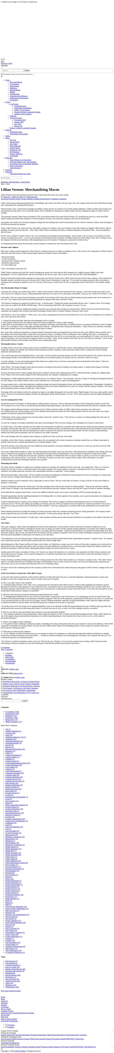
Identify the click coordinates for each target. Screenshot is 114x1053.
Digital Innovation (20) (13, 789)
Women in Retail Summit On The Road (55, 1047)
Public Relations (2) (12, 899)
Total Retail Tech (20, 106)
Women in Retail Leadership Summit (28, 1047)
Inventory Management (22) (15, 819)
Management (14, 86)
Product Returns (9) (12, 887)
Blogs (7, 138)
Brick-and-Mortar (16, 82)
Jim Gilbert (14, 144)
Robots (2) (9, 903)
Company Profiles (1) (12, 965)
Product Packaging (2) (13, 883)
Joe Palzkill (14, 156)
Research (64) (10, 973)
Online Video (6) (11, 859)
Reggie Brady (15, 142)
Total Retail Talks (16, 132)
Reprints (4, 1005)
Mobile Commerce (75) (13, 722)
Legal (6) (8, 825)
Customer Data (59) (12, 775)
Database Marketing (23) (14, 785)
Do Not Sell (5, 1015)
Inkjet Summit (6, 1039)
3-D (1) (8, 729)
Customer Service (7, 1011)
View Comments (7, 649)
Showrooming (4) (11, 917)
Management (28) (11, 835)
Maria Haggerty (15, 146)
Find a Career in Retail (9, 1019)
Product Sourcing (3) (12, 891)
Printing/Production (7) (13, 881)
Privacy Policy (6, 1009)
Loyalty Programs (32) (13, 833)
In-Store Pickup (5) (12, 807)
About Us (4, 1001)
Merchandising (15, 90)
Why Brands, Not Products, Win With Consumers (20, 688)
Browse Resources (16, 166)
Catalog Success (31, 197)
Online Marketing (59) (13, 855)
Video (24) (9, 983)
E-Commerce (14, 84)
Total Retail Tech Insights (19, 134)
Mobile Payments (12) (13, 853)
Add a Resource (15, 168)
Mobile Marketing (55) (13, 849)
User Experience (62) (12, 942)
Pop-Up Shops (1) (11, 875)
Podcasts (8, 130)
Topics (7, 80)
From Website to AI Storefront (20, 160)
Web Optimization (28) (13, 950)
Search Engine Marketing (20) (16, 907)
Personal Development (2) (14, 869)
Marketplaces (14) (11, 839)
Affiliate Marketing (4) (13, 731)
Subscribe (8, 172)
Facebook (10, 1025)
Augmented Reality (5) (13, 743)
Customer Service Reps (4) (14, 781)
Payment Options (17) (13, 867)
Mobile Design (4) (11, 847)
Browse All (18, 126)
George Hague (15, 148)
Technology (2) (10, 977)
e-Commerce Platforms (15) (15, 952)
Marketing (13, 88)
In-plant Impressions (23, 1035)
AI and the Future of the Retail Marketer (24, 164)
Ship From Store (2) (12, 911)
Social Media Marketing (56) (15, 923)
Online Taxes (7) (11, 857)
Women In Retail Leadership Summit (27, 112)
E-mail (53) (9, 795)
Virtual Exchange (16, 118)
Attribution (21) (10, 739)
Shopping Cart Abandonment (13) (17, 915)
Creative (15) (10, 769)
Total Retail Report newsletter (20, 174)
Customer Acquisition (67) (14, 773)
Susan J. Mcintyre (16, 154)
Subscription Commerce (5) (15, 932)
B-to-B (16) (9, 745)
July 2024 (17, 124)
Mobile (12, 92)
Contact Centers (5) (12, 761)
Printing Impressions (8, 1035)
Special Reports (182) (13, 975)
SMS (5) (8, 905)
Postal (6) (8, 877)
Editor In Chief (17, 197)
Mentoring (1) (10, 841)
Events (7, 102)
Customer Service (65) (13, 779)
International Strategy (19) (14, 813)
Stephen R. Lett (15, 150)
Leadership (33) (10, 823)
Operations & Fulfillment (18, 96)
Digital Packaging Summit (20, 1039)
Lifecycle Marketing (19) (14, 827)
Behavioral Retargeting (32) (15, 749)
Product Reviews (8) (12, 889)
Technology (14, 100)
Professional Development (19, 98)
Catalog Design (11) (12, 757)
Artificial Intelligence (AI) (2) (15, 737)
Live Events (14, 104)
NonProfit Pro (14, 1043)
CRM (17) (9, 753)
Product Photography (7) (14, 885)
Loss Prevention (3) (12, 831)
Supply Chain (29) (11, 934)
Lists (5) (8, 829)
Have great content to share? (11, 991)
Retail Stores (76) (11, 720)
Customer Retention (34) (14, 777)
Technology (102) (11, 718)
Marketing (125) (11, 716)
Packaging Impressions (38, 1035)
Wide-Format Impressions (56, 1035)
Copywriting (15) (11, 767)
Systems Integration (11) (13, 936)
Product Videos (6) (12, 893)
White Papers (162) (12, 987)
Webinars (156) (10, 985)
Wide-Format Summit (37, 1039)
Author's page (14, 669)
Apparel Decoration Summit (55, 1039)
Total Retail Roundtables (23, 108)
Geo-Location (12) (11, 801)
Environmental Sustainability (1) (16, 797)
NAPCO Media (19, 1051)
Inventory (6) (10, 817)
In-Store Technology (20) (14, 809)
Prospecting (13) (11, 897)
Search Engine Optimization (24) (16, 909)
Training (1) (9, 938)
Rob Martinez (14, 152)
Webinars (13, 116)
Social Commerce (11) (13, 921)
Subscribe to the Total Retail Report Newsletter (17, 1013)
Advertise (4, 65)
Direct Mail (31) (11, 791)
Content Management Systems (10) (17, 763)
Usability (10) (10, 940)
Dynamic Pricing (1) (12, 793)
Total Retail (5, 1043)
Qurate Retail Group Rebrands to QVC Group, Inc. (21, 693)
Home (3, 997)
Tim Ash (13, 140)
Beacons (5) (9, 747)
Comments (62, 199)
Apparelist (83, 1035)
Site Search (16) (11, 919)
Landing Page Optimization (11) (16, 821)
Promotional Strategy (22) (14, 895)
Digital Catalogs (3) (12, 787)
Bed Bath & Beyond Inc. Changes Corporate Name (21, 682)
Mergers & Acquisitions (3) (14, 845)
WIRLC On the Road (22, 110)
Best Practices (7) (11, 961)
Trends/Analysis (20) (12, 981)
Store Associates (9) (12, 929)
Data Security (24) (11, 783)
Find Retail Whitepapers (9, 1021)
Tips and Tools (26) (12, 979)
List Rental (5, 1007)
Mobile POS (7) (11, 851)
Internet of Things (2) (12, 815)
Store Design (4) (11, 930)
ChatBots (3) (9, 759)
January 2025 (19, 122)
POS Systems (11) (11, 865)
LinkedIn (10, 1027)
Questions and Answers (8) (14, 971)
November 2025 (20, 120)
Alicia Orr (6, 197)
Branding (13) (10, 751)
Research (8, 170)
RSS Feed (4, 1017)
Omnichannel (14, 94)
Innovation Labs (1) (12, 811)
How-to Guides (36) (12, 967)
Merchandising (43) (12, 843)
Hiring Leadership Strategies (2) (16, 805)
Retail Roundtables (7, 1047)
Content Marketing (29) (13, 765)
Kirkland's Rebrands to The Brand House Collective (21, 686)
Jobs (2, 61)
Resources (9, 158)
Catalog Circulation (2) (13, 755)
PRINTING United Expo (75, 1039)
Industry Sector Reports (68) (15, 969)
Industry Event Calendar (22, 114)
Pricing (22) (9, 879)
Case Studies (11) (11, 963)
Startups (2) (9, 927)
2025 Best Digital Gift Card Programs (23, 162)
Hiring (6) (8, 803)
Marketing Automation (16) (15, 837)
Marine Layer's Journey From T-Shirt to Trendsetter (21, 684)
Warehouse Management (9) (15, 946)
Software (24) (10, 925)
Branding (8, 655)
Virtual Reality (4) (11, 944)
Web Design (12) (11, 948)
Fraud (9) (8, 799)
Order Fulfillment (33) (13, 861)
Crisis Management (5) (13, 771)
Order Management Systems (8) (16, 863)
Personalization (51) (12, 871)
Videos (7, 136)
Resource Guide (6, 63)
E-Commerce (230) (12, 712)
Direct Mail (9, 657)
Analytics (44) (10, 733)
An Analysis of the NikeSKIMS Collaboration (19, 690)
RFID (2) (8, 901)
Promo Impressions (72, 1035)
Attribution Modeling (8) (14, 741)
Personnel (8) (10, 873)
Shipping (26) (10, 913)
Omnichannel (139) (12, 714)
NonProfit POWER (76, 1047)
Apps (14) (8, 735)
